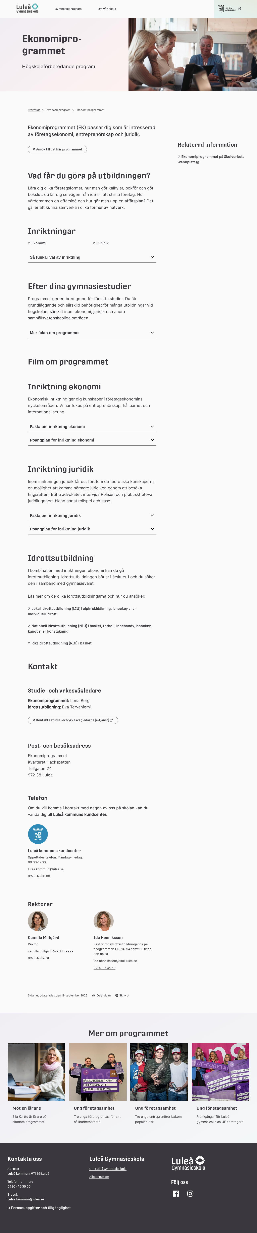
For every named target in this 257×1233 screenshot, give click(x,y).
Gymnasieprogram (68, 8)
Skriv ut (124, 995)
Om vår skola (107, 8)
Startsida (34, 110)
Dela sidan (104, 995)
